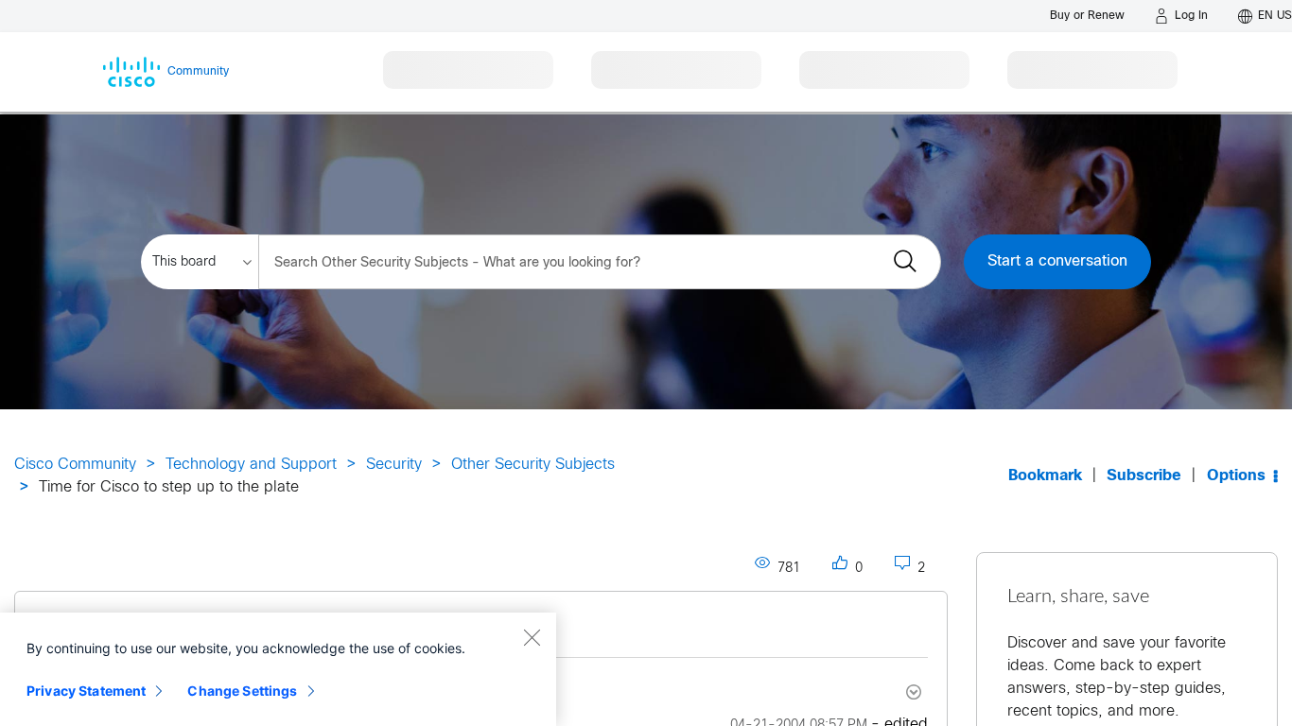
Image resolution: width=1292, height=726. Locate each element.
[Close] (531, 637)
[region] (278, 669)
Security (394, 465)
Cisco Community (75, 465)
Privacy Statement (86, 691)
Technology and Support (251, 465)
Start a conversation (1057, 261)
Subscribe (1144, 476)
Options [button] (1236, 476)
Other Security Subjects (533, 465)
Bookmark (1045, 476)
